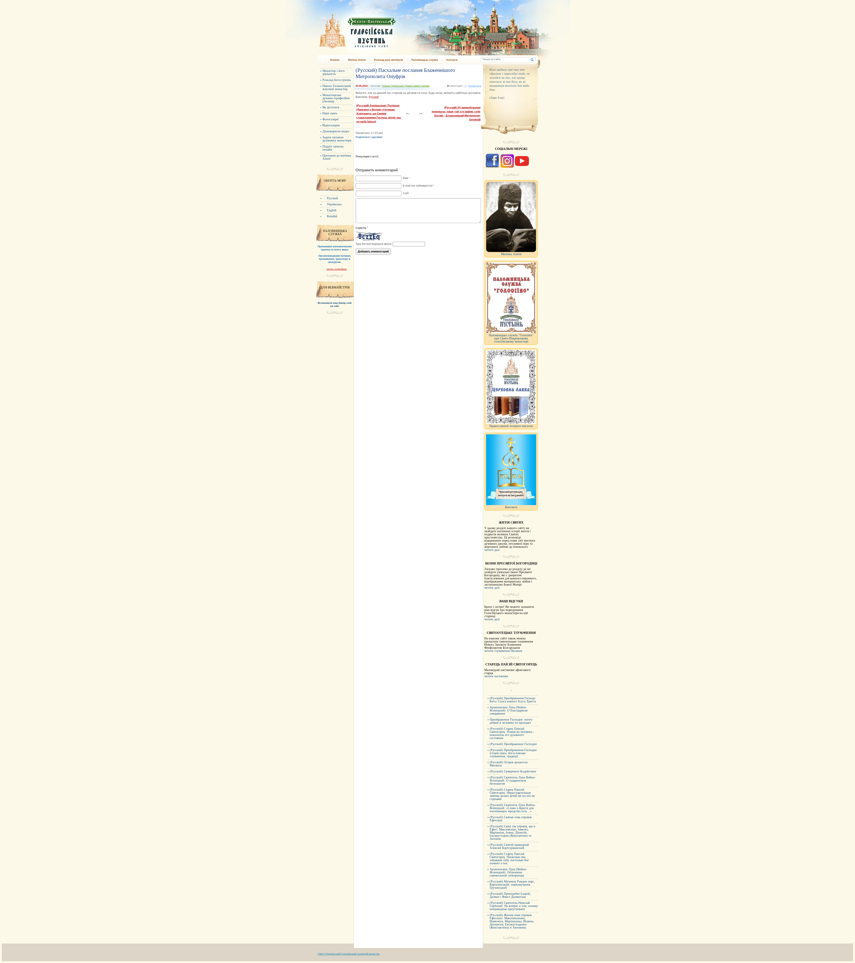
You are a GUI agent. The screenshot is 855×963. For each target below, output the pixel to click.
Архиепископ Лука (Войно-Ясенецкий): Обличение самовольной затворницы (508, 872)
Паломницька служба (424, 59)
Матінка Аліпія (357, 59)
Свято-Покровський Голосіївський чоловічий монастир (349, 954)
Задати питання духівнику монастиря (336, 139)
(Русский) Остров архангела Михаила (508, 764)
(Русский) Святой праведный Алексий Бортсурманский (509, 846)
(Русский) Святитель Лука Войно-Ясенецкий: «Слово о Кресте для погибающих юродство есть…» (513, 808)
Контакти (452, 59)
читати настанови (496, 676)
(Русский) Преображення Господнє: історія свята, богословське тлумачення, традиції (514, 753)
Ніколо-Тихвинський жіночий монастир (336, 87)
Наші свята (329, 113)
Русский (374, 97)
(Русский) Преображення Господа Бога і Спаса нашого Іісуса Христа (513, 700)
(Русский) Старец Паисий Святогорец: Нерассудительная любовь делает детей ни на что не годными (512, 794)
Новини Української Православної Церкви (406, 86)
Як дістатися (330, 107)
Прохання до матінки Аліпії (336, 157)
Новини (335, 59)
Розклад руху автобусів (388, 59)
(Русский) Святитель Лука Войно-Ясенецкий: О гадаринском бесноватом (513, 780)
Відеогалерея (331, 125)
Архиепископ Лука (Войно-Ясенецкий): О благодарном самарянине (508, 710)
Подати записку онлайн (333, 148)
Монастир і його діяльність (333, 72)
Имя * (406, 178)
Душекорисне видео (335, 131)
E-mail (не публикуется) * (418, 185)
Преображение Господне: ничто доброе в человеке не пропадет (511, 721)
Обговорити (474, 86)
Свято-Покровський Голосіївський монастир (380, 29)
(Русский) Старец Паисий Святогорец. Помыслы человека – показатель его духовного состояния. (512, 733)
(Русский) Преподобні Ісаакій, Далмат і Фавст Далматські (510, 895)
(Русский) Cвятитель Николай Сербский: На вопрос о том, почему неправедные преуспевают (514, 906)
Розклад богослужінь (336, 80)
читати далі (492, 550)
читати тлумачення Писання (503, 651)
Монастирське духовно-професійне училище (336, 98)
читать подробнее (336, 269)
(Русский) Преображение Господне (513, 744)
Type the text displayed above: (374, 244)
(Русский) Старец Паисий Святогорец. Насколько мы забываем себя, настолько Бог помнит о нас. (509, 858)
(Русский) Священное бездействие (513, 771)
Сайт (406, 193)
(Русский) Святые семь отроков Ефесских (511, 819)
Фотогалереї (330, 119)
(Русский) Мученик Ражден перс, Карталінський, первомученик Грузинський (512, 884)
